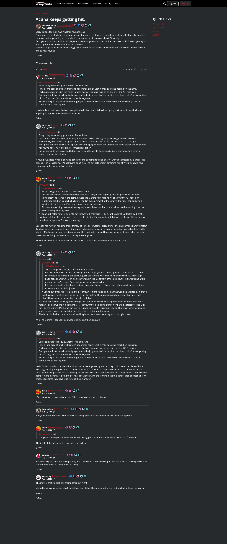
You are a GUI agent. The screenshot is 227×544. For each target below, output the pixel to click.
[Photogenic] (79, 25)
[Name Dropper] (75, 25)
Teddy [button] (45, 76)
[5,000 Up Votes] (81, 332)
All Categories (159, 24)
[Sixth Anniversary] (74, 75)
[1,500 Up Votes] (79, 455)
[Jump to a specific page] (145, 69)
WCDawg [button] (46, 125)
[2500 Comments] (77, 332)
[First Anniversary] (66, 125)
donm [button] (44, 178)
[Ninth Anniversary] (82, 25)
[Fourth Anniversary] (77, 476)
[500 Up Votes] (85, 476)
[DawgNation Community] (44, 3)
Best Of (156, 35)
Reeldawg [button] (46, 476)
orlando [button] (45, 455)
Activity (156, 31)
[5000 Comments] (78, 75)
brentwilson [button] (47, 409)
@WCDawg (44, 184)
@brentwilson (46, 434)
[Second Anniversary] (70, 178)
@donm (42, 259)
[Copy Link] (53, 28)
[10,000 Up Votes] (81, 75)
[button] (38, 26)
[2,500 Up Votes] (89, 25)
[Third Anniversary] (72, 455)
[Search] (164, 3)
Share (39, 55)
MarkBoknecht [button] (49, 25)
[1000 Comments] (86, 25)
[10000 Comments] (69, 125)
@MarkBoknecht (47, 82)
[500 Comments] (81, 476)
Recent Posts (158, 27)
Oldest (46, 69)
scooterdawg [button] (48, 332)
